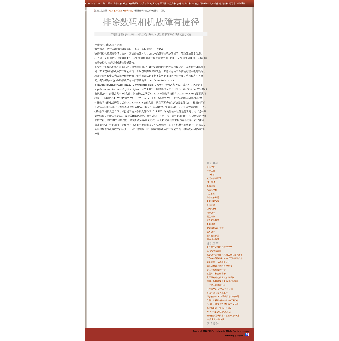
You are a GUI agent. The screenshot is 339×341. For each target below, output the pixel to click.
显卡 (110, 3)
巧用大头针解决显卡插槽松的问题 (222, 281)
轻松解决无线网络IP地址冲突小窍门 (223, 315)
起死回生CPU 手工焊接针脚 (220, 289)
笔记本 (232, 3)
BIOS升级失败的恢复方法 (219, 311)
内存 (105, 3)
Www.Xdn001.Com (225, 331)
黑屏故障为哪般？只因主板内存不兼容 (225, 254)
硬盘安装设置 (213, 220)
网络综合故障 (213, 239)
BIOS (87, 3)
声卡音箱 (118, 3)
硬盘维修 (211, 216)
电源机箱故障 (213, 201)
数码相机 (128, 10)
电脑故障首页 (115, 10)
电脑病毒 (211, 186)
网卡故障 (211, 212)
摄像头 (180, 3)
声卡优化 (211, 170)
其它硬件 (214, 3)
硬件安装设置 (213, 235)
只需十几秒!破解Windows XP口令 (222, 300)
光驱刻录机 (134, 3)
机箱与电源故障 (214, 251)
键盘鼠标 (172, 3)
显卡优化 (211, 167)
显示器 (163, 3)
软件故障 (89, 10)
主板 (93, 3)
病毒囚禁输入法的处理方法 (219, 266)
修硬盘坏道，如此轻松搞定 (219, 308)
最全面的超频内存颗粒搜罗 (219, 247)
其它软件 (211, 193)
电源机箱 (154, 3)
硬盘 (125, 3)
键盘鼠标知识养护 (215, 228)
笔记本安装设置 (214, 178)
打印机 (188, 3)
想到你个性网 (240, 336)
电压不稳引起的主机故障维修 (220, 277)
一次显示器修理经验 (216, 285)
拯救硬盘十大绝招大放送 (218, 262)
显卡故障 (211, 205)
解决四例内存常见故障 (217, 292)
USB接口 (211, 174)
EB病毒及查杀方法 (215, 319)
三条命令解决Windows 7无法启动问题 (225, 258)
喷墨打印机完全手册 (216, 273)
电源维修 (211, 224)
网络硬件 (204, 3)
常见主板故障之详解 (216, 270)
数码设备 (223, 3)
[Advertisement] (135, 41)
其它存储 (145, 3)
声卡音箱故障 (213, 197)
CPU (99, 3)
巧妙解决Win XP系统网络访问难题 (223, 296)
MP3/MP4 (211, 209)
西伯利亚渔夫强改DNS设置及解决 (223, 304)
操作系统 (241, 3)
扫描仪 (195, 3)
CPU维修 (211, 182)
